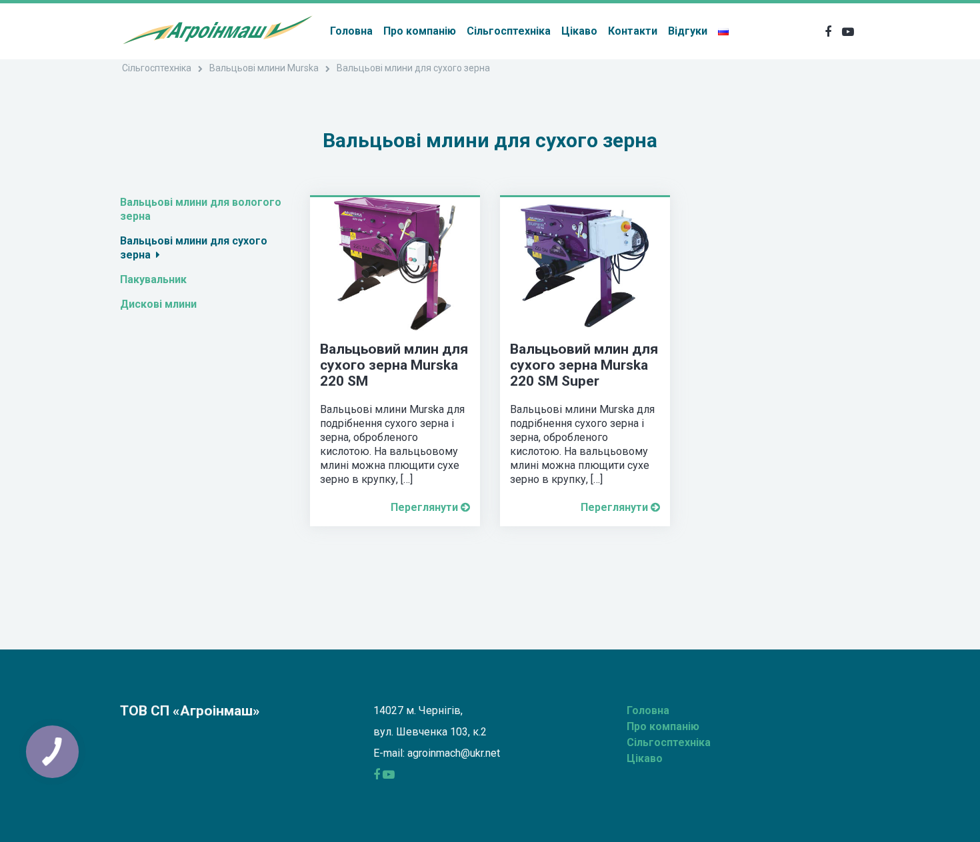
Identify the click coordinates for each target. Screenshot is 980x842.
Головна (351, 31)
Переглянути (426, 507)
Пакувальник (156, 279)
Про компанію (419, 31)
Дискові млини (161, 304)
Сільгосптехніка (509, 31)
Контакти (632, 31)
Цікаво (579, 31)
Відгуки (687, 31)
